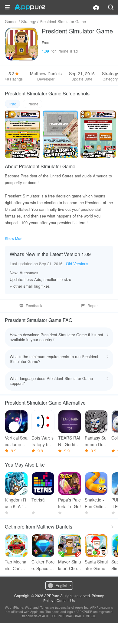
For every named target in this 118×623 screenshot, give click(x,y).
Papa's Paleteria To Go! (69, 503)
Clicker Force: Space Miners (42, 565)
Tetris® (38, 500)
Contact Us (66, 600)
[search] (110, 7)
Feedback (34, 305)
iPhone (32, 103)
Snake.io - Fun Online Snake (95, 503)
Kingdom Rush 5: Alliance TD (15, 503)
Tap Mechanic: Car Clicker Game (16, 565)
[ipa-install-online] (96, 7)
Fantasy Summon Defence (96, 441)
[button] (7, 7)
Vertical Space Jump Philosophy (16, 441)
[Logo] (30, 7)
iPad (12, 103)
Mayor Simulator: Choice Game (69, 565)
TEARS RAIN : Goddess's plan (69, 441)
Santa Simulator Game (96, 565)
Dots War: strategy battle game (42, 441)
